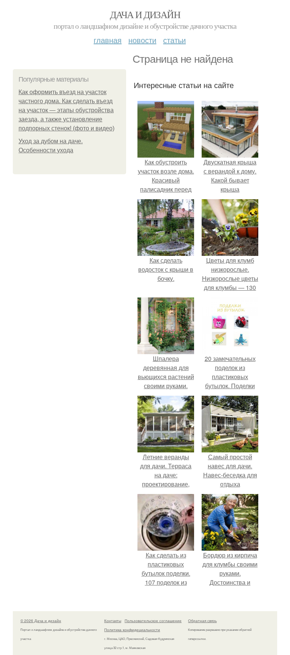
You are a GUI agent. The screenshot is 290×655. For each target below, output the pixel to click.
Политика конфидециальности (132, 629)
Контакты (112, 620)
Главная (108, 39)
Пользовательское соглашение (153, 620)
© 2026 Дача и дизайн (40, 620)
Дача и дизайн (145, 14)
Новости (142, 39)
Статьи (174, 39)
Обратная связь (202, 620)
